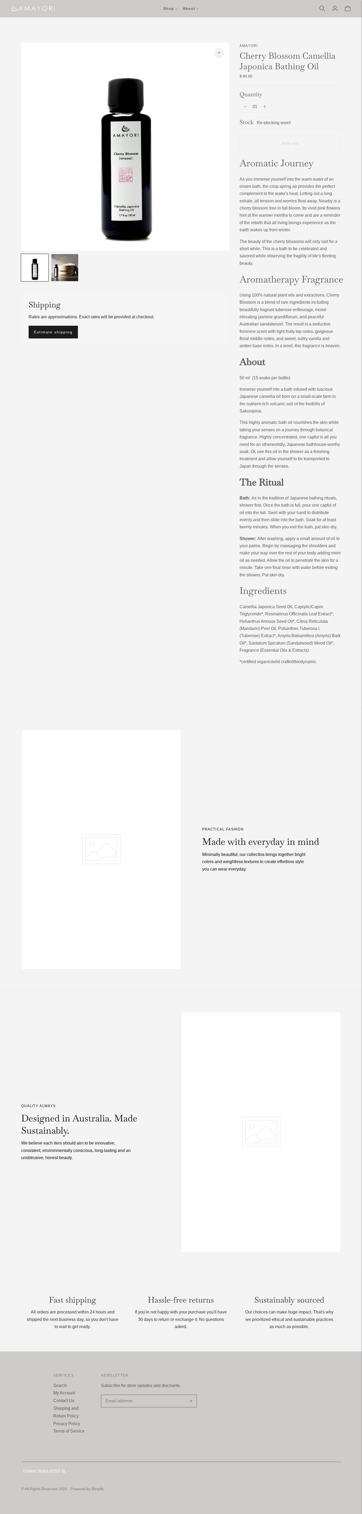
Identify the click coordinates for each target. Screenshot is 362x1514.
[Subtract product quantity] (245, 107)
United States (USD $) (44, 1471)
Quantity (251, 94)
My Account (64, 1393)
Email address (118, 1395)
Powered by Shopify (87, 1489)
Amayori (249, 46)
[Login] (335, 8)
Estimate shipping (53, 332)
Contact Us (63, 1400)
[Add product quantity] (264, 107)
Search (60, 1385)
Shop (168, 8)
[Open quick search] (322, 8)
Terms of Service (69, 1431)
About (189, 8)
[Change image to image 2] (64, 267)
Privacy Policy (66, 1423)
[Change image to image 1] (34, 267)
